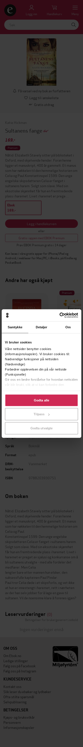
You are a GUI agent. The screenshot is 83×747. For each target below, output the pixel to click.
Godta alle (41, 400)
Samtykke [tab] (15, 327)
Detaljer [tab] (41, 327)
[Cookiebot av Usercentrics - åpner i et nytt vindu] (59, 315)
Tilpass (39, 414)
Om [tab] (68, 327)
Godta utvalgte (41, 428)
